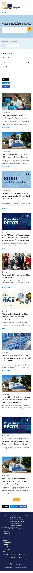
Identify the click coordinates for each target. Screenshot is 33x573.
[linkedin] (19, 564)
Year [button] (4, 62)
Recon (3, 248)
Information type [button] (8, 53)
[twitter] (16, 564)
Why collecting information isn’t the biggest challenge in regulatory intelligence (15, 316)
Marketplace (6, 531)
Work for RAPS (7, 542)
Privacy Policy (7, 547)
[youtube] (22, 564)
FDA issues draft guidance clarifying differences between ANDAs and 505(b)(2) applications (16, 358)
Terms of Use (6, 549)
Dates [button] (5, 71)
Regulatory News (6, 127)
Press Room (6, 533)
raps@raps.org (18, 525)
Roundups (4, 208)
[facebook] (10, 564)
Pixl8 (15, 527)
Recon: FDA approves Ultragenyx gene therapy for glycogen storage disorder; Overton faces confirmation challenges (16, 237)
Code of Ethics (7, 538)
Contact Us (6, 540)
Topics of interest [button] (8, 58)
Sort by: (4, 45)
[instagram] (13, 564)
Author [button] (5, 66)
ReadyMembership (18, 528)
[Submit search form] (29, 29)
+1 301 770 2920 (19, 521)
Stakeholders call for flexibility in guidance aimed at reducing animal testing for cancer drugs (14, 481)
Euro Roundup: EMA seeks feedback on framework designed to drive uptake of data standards (16, 195)
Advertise (5, 544)
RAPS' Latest (5, 328)
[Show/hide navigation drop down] (29, 5)
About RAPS (6, 535)
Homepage (8, 12)
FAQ (4, 551)
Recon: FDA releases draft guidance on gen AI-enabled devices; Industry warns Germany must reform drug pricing (16, 441)
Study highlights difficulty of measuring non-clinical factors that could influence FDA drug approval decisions (16, 399)
